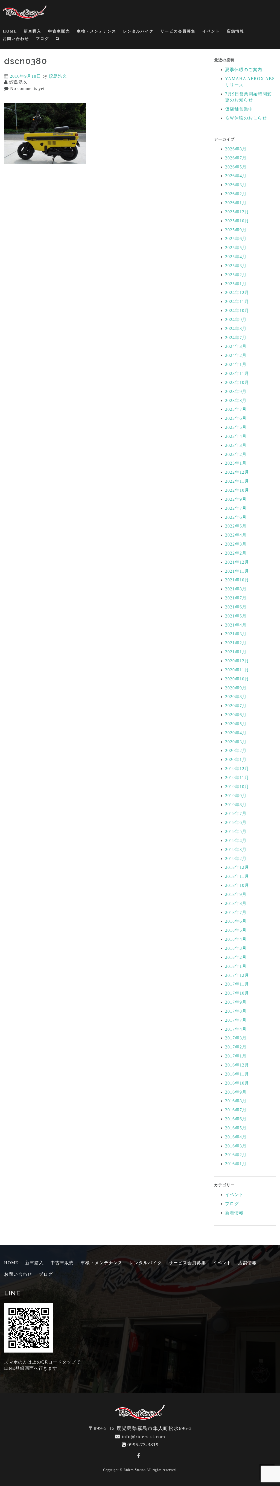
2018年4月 (236, 939)
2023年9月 (236, 391)
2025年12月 (237, 211)
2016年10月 (237, 1083)
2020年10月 (237, 679)
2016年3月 (236, 1146)
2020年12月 (237, 660)
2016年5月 (236, 1128)
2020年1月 (236, 759)
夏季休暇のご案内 (243, 69)
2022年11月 (237, 481)
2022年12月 (237, 472)
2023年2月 (236, 454)
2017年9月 (236, 1002)
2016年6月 (236, 1119)
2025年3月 (236, 265)
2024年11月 (237, 301)
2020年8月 (236, 696)
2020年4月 (236, 732)
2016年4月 (236, 1137)
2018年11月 (237, 876)
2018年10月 (237, 885)
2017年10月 (237, 993)
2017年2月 (236, 1047)
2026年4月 (236, 175)
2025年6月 (236, 238)
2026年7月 (236, 158)
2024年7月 (236, 337)
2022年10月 (237, 490)
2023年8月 (236, 400)
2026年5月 (236, 167)
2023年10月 (237, 382)
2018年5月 (236, 930)
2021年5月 (236, 616)
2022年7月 (236, 508)
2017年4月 (236, 1029)
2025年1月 (236, 283)
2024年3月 (236, 346)
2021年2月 (236, 642)
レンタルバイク (138, 31)
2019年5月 (236, 831)
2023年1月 (236, 463)
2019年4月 (236, 840)
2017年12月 (237, 975)
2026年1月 (236, 202)
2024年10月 (237, 310)
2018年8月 (236, 903)
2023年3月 (236, 445)
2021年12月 (237, 562)
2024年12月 (237, 292)
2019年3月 (236, 849)
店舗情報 (235, 31)
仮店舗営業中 (239, 109)
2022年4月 (236, 535)
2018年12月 (237, 867)
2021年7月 (236, 598)
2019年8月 (236, 804)
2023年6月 (236, 418)
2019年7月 (236, 813)
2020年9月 (236, 688)
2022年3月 (236, 544)
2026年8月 (236, 149)
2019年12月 (237, 768)
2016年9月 (236, 1092)
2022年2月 (236, 553)
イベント (211, 31)
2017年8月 (236, 1011)
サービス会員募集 (178, 31)
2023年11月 (237, 373)
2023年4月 (236, 436)
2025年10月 (237, 220)
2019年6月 (236, 822)
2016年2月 (236, 1154)
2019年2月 (236, 858)
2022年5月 (236, 526)
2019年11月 (237, 777)
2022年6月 (236, 517)
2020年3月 (236, 741)
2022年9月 (236, 499)
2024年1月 (236, 364)
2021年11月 (237, 571)
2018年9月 (236, 894)
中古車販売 (59, 31)
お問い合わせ (16, 39)
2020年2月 (236, 750)
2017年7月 (236, 1020)
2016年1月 (236, 1163)
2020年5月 (236, 723)
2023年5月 (236, 427)
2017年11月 (237, 984)
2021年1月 (236, 651)
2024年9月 (236, 319)
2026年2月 (236, 193)
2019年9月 (236, 795)
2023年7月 (236, 409)
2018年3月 (236, 948)
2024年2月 (236, 355)
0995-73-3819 (143, 1444)
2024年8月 (236, 328)
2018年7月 (236, 912)
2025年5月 (236, 247)
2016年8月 (236, 1101)
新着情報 (234, 1212)
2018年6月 (236, 921)
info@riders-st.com (143, 1436)
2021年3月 (236, 633)
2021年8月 (236, 589)
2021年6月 (236, 607)
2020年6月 (236, 714)
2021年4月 (236, 625)
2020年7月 (236, 705)
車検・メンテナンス (96, 31)
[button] (58, 39)
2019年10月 (237, 786)
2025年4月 (236, 256)
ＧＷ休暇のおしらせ (246, 118)
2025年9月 (236, 230)
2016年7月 (236, 1110)
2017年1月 (236, 1056)
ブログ (42, 39)
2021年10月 (237, 580)
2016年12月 (237, 1065)
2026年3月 (236, 184)
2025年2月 (236, 274)
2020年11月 (237, 670)
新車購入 (32, 31)
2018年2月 (236, 957)
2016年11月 (237, 1074)
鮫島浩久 (58, 76)
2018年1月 (236, 966)
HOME (10, 31)
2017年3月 (236, 1038)
